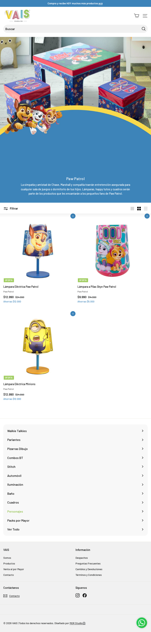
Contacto (8, 574)
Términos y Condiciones (89, 574)
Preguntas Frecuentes (88, 563)
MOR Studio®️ (78, 623)
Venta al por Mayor (13, 569)
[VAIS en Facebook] (85, 595)
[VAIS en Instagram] (78, 595)
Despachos (82, 557)
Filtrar (13, 208)
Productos (9, 563)
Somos (7, 557)
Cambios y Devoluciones (89, 569)
